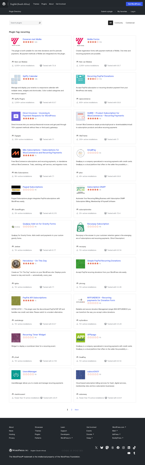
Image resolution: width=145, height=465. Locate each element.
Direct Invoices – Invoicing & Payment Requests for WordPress (39, 114)
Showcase (39, 427)
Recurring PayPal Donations (100, 76)
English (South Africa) (38, 450)
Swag (90, 438)
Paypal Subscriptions (33, 187)
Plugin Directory (15, 11)
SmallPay (91, 150)
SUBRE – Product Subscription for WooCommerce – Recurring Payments (105, 114)
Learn (63, 427)
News (11, 431)
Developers (65, 434)
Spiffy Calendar (30, 76)
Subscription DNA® (96, 187)
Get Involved (91, 427)
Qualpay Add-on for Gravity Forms (39, 224)
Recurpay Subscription (98, 224)
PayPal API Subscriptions (35, 297)
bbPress (116, 434)
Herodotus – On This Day (35, 261)
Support (64, 431)
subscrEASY (93, 371)
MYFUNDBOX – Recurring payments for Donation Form (101, 298)
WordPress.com (119, 427)
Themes (38, 431)
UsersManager (30, 371)
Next (77, 410)
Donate (90, 434)
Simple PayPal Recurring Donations (104, 261)
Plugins (37, 434)
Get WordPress (134, 4)
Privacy (12, 438)
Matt (115, 431)
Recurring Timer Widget (34, 334)
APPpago (91, 334)
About (11, 427)
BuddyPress (117, 438)
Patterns (38, 438)
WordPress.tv (67, 438)
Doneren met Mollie (32, 39)
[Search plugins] (39, 23)
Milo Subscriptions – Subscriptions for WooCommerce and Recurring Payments (42, 151)
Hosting (12, 434)
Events (89, 431)
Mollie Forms (93, 39)
